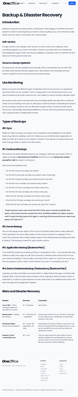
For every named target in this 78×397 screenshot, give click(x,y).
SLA (24, 366)
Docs (61, 369)
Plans (42, 366)
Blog (61, 364)
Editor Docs (63, 373)
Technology (44, 378)
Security (43, 373)
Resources (43, 3)
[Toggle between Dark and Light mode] (65, 3)
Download (44, 380)
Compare (44, 369)
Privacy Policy (6, 366)
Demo (72, 3)
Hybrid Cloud (45, 376)
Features (43, 364)
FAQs (61, 366)
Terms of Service (17, 366)
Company (54, 3)
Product (21, 3)
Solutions (31, 3)
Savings (43, 371)
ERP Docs (62, 371)
